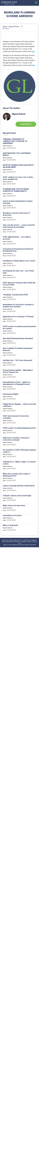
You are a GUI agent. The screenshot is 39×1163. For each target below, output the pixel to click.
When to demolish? (10, 525)
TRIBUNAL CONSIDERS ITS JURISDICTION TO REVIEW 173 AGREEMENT (15, 141)
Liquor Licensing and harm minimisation (19, 486)
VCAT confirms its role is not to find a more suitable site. (18, 178)
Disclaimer (33, 544)
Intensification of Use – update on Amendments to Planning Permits (16, 383)
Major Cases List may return (14, 505)
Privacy (27, 544)
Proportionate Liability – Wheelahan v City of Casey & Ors (18, 371)
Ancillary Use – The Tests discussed (17, 360)
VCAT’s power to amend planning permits (19, 428)
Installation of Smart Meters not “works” (19, 261)
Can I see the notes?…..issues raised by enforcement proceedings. (19, 226)
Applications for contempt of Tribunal (18, 317)
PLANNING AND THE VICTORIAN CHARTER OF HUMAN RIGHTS (16, 190)
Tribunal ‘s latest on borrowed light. (17, 496)
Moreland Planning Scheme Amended (18, 338)
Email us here (7, 544)
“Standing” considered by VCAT (15, 295)
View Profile (25, 124)
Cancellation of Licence (12, 515)
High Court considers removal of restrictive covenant (16, 439)
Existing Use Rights (11, 394)
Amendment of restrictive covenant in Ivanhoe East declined (18, 306)
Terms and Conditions (18, 544)
